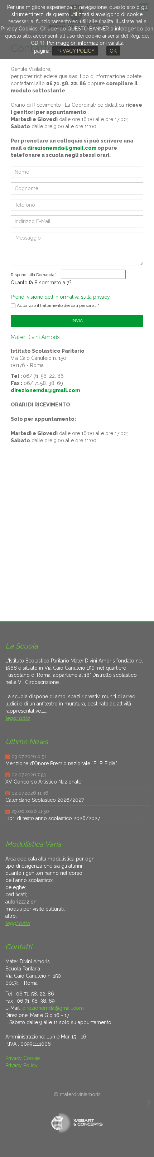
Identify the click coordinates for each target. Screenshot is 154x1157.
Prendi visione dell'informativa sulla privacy (60, 297)
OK (113, 51)
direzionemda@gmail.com (61, 148)
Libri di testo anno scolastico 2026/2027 (52, 818)
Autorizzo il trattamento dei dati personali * (58, 305)
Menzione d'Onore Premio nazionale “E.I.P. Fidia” (61, 763)
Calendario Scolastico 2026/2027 (44, 800)
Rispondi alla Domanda (33, 274)
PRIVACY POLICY (75, 51)
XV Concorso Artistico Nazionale (43, 782)
